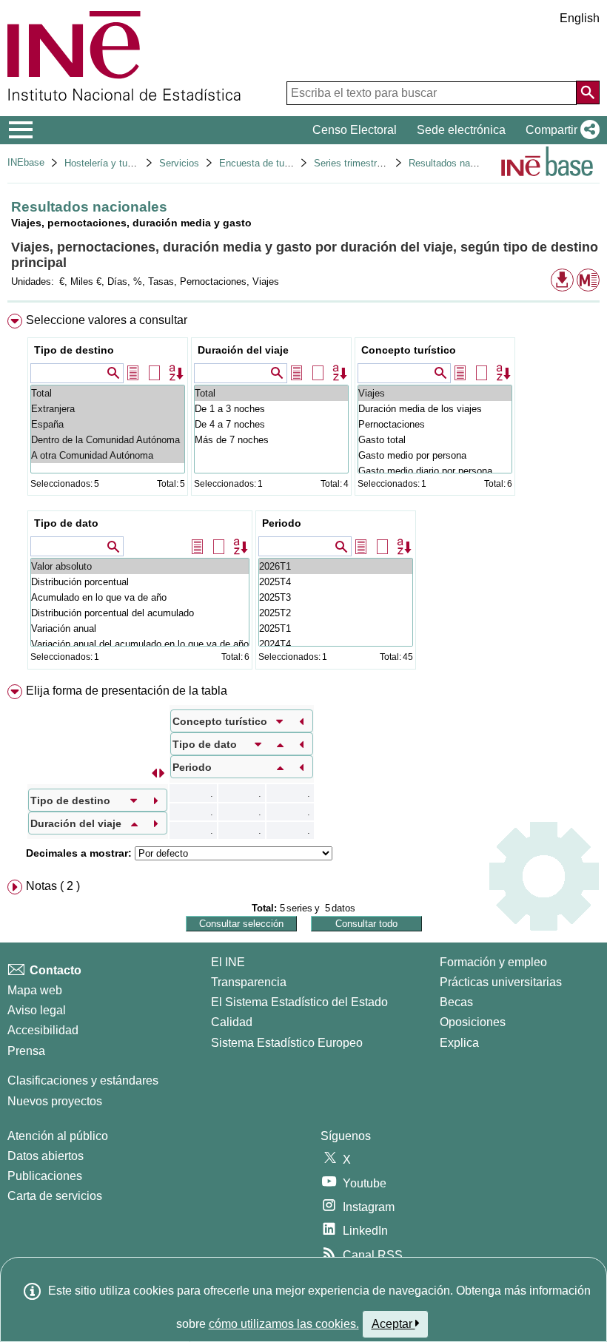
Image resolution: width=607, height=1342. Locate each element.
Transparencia (248, 982)
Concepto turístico (408, 350)
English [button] (580, 18)
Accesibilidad (42, 1030)
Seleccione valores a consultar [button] (106, 320)
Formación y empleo (493, 962)
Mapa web (34, 990)
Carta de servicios (54, 1196)
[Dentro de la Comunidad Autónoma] (107, 440)
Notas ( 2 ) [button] (53, 886)
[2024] (335, 644)
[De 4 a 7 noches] (271, 424)
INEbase (25, 162)
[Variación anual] (140, 628)
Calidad (231, 1022)
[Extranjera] (107, 409)
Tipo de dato (66, 523)
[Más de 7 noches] (271, 440)
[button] (560, 130)
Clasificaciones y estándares (82, 1080)
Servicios (179, 163)
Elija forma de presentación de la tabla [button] (126, 690)
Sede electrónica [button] (461, 130)
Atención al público (57, 1136)
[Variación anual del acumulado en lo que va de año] (140, 644)
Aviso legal (36, 1010)
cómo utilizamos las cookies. (284, 1324)
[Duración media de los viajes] (435, 409)
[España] (107, 424)
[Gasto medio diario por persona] (435, 471)
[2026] (335, 566)
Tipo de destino (74, 350)
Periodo (281, 523)
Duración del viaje (243, 350)
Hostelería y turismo (107, 163)
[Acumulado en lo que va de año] (140, 597)
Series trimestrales (354, 163)
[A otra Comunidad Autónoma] (107, 455)
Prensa (26, 1051)
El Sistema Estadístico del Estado (299, 1002)
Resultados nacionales (457, 163)
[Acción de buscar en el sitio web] (588, 92)
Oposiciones (473, 1022)
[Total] (107, 393)
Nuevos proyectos (54, 1101)
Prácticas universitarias (501, 982)
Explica (459, 1042)
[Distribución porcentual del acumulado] (140, 613)
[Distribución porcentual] (140, 582)
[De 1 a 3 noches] (271, 409)
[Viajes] (435, 393)
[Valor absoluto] (140, 566)
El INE (228, 962)
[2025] (335, 582)
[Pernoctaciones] (435, 424)
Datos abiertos (45, 1156)
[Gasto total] (435, 440)
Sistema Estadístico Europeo (287, 1042)
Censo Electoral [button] (354, 130)
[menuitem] (303, 495)
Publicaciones (44, 1176)
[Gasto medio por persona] (435, 455)
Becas (456, 1002)
